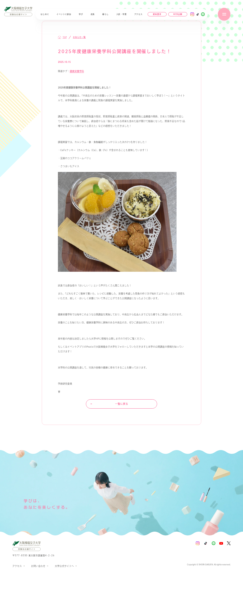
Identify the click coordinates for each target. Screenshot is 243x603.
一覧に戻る (121, 404)
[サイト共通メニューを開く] (224, 14)
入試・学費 (121, 14)
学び (81, 14)
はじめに (45, 14)
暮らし (105, 14)
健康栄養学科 (77, 71)
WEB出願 (177, 14)
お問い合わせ (38, 566)
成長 (93, 14)
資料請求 (157, 14)
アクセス (138, 14)
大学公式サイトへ (64, 566)
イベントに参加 (63, 14)
